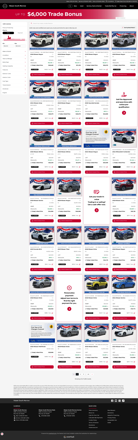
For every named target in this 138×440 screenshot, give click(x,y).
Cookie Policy (93, 420)
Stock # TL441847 (89, 247)
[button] (110, 1)
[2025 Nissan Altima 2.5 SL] (97, 333)
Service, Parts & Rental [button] (94, 6)
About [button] (132, 6)
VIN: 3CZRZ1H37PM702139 (47, 247)
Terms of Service (93, 422)
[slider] (3, 40)
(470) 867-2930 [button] (70, 415)
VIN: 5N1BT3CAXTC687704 (129, 247)
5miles (79, 105)
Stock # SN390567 (34, 149)
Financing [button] (123, 6)
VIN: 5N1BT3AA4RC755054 (101, 149)
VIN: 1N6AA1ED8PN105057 (74, 247)
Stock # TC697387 (62, 198)
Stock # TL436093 (62, 344)
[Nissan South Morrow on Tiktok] (122, 401)
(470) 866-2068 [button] (45, 415)
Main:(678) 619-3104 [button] (21, 415)
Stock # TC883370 (89, 52)
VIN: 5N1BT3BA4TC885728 (74, 52)
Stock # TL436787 (34, 296)
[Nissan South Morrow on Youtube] (115, 401)
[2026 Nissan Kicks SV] (124, 186)
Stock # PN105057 (62, 247)
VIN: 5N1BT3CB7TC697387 (74, 198)
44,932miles (50, 251)
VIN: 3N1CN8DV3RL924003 (129, 344)
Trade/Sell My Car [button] (110, 6)
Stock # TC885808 (34, 52)
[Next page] (92, 374)
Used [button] (81, 6)
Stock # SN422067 (89, 344)
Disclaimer (92, 425)
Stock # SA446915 (89, 101)
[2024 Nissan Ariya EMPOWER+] (42, 89)
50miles (133, 56)
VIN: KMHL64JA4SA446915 (101, 101)
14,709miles (104, 349)
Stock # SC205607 (34, 344)
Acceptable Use (112, 420)
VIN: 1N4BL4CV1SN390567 (47, 149)
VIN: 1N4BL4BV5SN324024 (74, 149)
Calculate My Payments (96, 417)
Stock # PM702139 (34, 247)
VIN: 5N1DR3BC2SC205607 (47, 344)
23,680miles (50, 105)
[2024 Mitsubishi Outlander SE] (124, 138)
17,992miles (105, 154)
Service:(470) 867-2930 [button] (22, 418)
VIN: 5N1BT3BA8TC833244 (129, 52)
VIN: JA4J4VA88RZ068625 (129, 149)
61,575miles (104, 105)
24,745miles (132, 349)
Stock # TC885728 (62, 52)
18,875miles (77, 154)
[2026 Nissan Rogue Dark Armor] (69, 40)
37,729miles (50, 349)
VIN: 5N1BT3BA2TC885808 (47, 52)
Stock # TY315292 (34, 198)
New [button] (75, 6)
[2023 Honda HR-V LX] (42, 235)
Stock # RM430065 (35, 101)
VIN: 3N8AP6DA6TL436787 (47, 296)
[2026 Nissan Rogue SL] (69, 186)
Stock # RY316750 (116, 296)
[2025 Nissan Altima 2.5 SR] (42, 138)
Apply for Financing (113, 415)
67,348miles (132, 154)
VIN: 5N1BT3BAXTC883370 (101, 52)
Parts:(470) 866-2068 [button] (22, 420)
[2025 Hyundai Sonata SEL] (97, 89)
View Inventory (93, 410)
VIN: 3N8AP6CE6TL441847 (102, 247)
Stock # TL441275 (116, 198)
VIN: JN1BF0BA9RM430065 (47, 101)
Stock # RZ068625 (117, 149)
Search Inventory (70, 6)
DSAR (109, 422)
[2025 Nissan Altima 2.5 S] (69, 138)
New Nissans (111, 410)
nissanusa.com (93, 427)
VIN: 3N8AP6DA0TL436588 (101, 296)
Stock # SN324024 (62, 149)
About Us (91, 413)
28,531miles (132, 251)
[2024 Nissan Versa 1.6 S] (124, 333)
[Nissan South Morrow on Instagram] (119, 401)
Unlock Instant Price (39, 74)
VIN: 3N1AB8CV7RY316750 (129, 296)
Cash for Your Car (94, 415)
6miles (51, 202)
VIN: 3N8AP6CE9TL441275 (129, 198)
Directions (111, 413)
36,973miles (132, 300)
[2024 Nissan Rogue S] (97, 138)
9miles (51, 56)
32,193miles (77, 202)
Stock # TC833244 (116, 52)
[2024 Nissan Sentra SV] (124, 284)
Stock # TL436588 (89, 296)
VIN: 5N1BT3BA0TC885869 (74, 101)
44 (88, 374)
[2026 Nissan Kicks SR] (42, 284)
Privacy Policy (112, 417)
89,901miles (77, 251)
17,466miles (50, 154)
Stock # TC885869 (62, 101)
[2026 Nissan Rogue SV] (42, 40)
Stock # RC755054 (89, 149)
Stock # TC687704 (116, 247)
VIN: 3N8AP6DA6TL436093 (74, 344)
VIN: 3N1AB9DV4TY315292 (47, 198)
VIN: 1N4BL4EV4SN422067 (101, 344)
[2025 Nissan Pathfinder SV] (42, 333)
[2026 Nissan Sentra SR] (42, 186)
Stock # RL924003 (117, 344)
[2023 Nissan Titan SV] (69, 235)
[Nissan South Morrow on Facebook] (111, 401)
